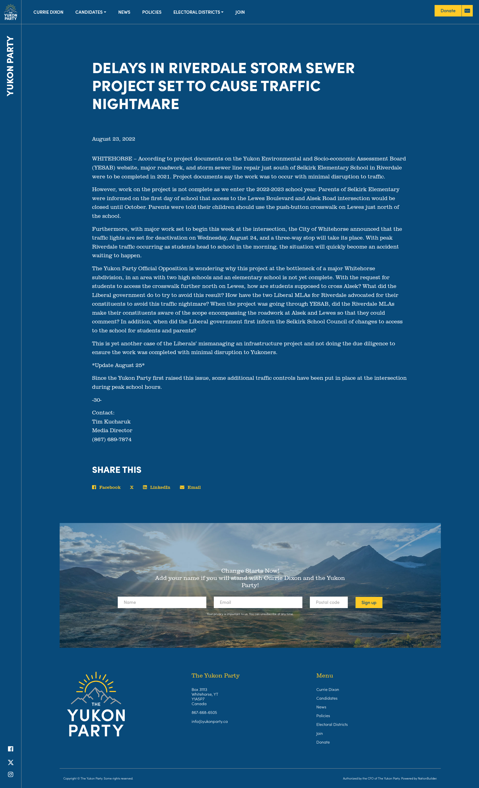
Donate (323, 742)
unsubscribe (268, 614)
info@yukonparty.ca (210, 721)
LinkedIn (159, 487)
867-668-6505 (204, 712)
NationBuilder (427, 778)
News (124, 12)
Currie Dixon (48, 12)
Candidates (89, 12)
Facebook (109, 487)
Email (193, 487)
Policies (151, 12)
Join (240, 12)
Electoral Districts (196, 12)
